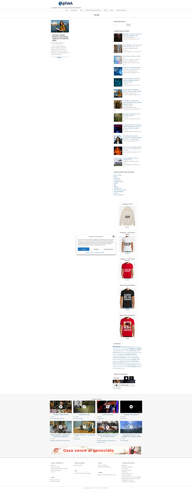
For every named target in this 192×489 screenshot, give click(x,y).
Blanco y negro (136, 349)
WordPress (106, 487)
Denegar (96, 249)
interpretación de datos (117, 356)
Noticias (53, 43)
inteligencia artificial (131, 354)
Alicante (117, 346)
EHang (137, 350)
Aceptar (83, 249)
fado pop (130, 352)
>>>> (138, 39)
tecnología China (116, 366)
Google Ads (121, 354)
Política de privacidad (99, 252)
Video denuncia (60, 418)
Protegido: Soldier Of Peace (60, 414)
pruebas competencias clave (130, 363)
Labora (123, 356)
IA (82, 418)
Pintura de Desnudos (124, 361)
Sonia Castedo (132, 365)
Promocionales (125, 440)
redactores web (119, 364)
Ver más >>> (60, 57)
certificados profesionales (118, 350)
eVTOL (119, 352)
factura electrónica (124, 352)
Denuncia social (78, 418)
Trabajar (57, 43)
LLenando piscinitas (107, 414)
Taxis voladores (139, 364)
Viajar (61, 43)
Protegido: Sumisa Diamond (131, 414)
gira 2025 (116, 354)
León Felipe (135, 356)
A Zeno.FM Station (117, 388)
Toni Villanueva (131, 366)
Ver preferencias (108, 249)
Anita (136, 347)
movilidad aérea (116, 361)
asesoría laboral (118, 349)
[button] (113, 236)
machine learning (117, 357)
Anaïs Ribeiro (132, 347)
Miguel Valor (136, 357)
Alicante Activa (125, 347)
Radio (68, 440)
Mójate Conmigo (55, 440)
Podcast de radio (63, 440)
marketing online (129, 357)
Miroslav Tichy (136, 359)
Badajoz (128, 349)
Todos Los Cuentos (123, 366)
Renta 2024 (125, 364)
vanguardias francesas (120, 368)
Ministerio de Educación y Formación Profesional (122, 359)
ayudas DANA (123, 349)
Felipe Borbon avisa (84, 414)
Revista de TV (101, 418)
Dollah (98, 487)
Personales (53, 418)
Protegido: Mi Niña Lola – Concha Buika (84, 435)
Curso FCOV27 (126, 350)
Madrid (123, 357)
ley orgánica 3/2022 (129, 356)
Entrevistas (104, 440)
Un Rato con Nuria (101, 442)
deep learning (132, 350)
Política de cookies (90, 252)
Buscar (128, 25)
